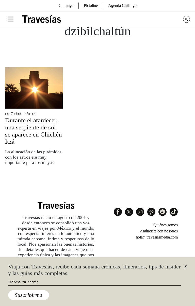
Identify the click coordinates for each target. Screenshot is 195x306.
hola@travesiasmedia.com (157, 237)
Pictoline (91, 5)
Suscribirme (28, 295)
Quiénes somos (165, 225)
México (30, 114)
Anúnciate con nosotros (159, 231)
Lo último (13, 114)
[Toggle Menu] (10, 19)
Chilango (66, 5)
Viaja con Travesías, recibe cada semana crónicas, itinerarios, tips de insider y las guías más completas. (94, 269)
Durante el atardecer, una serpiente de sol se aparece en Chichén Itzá (33, 131)
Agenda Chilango (122, 5)
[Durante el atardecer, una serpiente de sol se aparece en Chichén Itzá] (34, 88)
